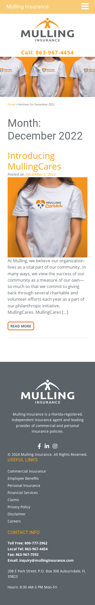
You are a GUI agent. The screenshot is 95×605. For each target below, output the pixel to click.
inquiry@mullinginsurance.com (46, 560)
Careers (14, 521)
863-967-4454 (55, 52)
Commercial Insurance (27, 471)
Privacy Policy (19, 506)
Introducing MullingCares (34, 160)
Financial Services (23, 492)
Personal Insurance (24, 485)
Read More (20, 326)
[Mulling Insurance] (47, 30)
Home (11, 104)
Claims (13, 499)
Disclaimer (17, 514)
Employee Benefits (23, 478)
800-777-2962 (36, 543)
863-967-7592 (27, 554)
